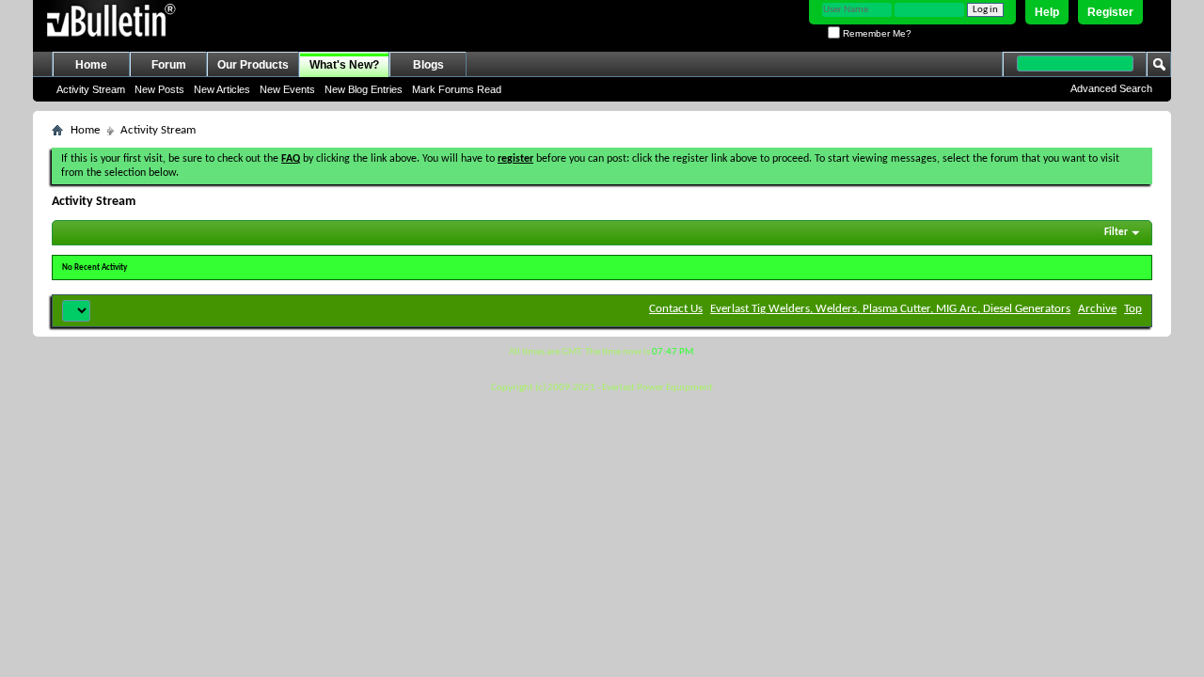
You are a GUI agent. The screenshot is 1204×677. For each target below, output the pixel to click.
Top (1133, 309)
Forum (168, 64)
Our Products (253, 64)
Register (1110, 12)
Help (1047, 12)
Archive (1097, 309)
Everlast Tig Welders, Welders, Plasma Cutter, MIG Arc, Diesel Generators (890, 309)
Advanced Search (1111, 88)
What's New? (344, 64)
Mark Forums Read (456, 89)
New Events (287, 89)
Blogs (428, 64)
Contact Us (676, 309)
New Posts (159, 89)
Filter (1116, 233)
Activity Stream (90, 89)
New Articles (222, 89)
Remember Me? (875, 33)
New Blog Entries (364, 89)
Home (91, 64)
